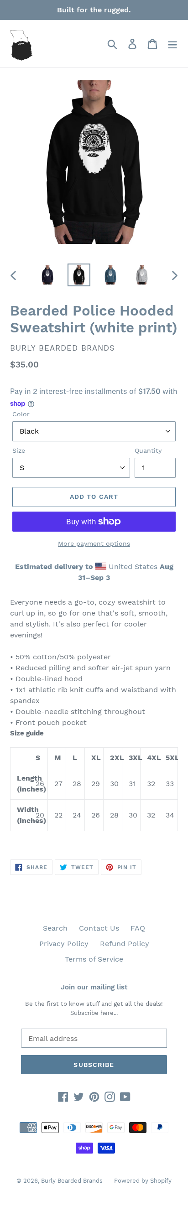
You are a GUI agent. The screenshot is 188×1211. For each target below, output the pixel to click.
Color (21, 414)
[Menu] (172, 44)
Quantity (148, 450)
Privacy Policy (64, 943)
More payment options (94, 543)
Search (55, 928)
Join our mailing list (94, 987)
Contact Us (99, 928)
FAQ (138, 928)
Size (18, 450)
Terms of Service (94, 959)
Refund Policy (124, 943)
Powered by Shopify (143, 1180)
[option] (47, 275)
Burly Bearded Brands (72, 1180)
